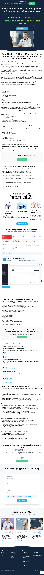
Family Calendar (25, 561)
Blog (13, 557)
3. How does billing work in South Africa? (13, 186)
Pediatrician (6, 370)
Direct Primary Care (8, 382)
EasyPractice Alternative (27, 559)
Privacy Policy (30, 496)
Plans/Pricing (14, 553)
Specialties (24, 552)
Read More (6, 287)
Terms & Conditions (23, 496)
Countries (24, 553)
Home (5, 3)
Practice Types (25, 555)
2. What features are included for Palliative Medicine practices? (18, 182)
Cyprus (5, 357)
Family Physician (7, 367)
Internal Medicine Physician (9, 368)
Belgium (6, 355)
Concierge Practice (8, 378)
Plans (20, 3)
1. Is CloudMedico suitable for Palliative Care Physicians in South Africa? (19, 178)
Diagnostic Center (8, 381)
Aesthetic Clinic (7, 377)
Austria (5, 353)
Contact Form (35, 552)
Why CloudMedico (15, 3)
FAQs (13, 556)
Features (8, 3)
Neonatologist (7, 366)
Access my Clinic (25, 3)
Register (32, 3)
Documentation (15, 555)
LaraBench (24, 565)
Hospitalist (6, 364)
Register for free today (22, 28)
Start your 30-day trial (22, 223)
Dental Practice (7, 379)
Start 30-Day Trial (22, 159)
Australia (6, 352)
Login (2, 553)
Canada (5, 356)
